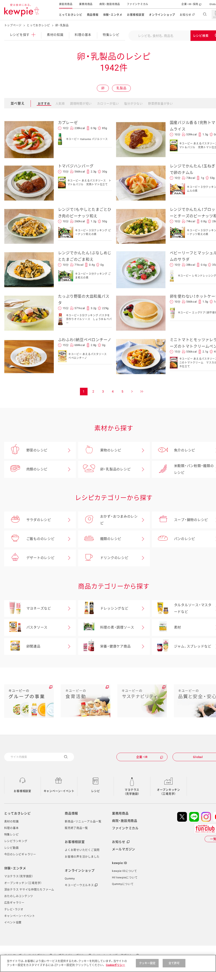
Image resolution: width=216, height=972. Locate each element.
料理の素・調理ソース (117, 627)
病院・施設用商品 (109, 4)
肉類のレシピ (37, 469)
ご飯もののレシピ (40, 539)
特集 (111, 35)
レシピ (95, 791)
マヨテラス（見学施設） (132, 792)
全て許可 (174, 963)
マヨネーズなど (38, 608)
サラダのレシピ (38, 520)
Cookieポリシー (115, 965)
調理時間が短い (81, 103)
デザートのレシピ (40, 558)
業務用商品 (86, 4)
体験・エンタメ (112, 14)
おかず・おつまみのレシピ (119, 519)
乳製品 (121, 88)
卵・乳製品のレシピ (115, 469)
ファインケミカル (137, 4)
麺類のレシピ (111, 539)
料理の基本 (83, 35)
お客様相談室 (135, 14)
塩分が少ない (133, 103)
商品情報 (93, 14)
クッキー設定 (147, 963)
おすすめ (44, 103)
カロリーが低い (108, 103)
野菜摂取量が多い (160, 103)
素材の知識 (55, 35)
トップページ (13, 25)
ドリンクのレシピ (114, 558)
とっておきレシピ (70, 14)
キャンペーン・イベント (59, 791)
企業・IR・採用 (189, 4)
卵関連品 (33, 646)
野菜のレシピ (37, 450)
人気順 (60, 103)
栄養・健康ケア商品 (115, 646)
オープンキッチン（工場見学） (168, 792)
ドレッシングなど (114, 608)
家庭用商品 (66, 4)
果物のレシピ (111, 450)
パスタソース (37, 627)
